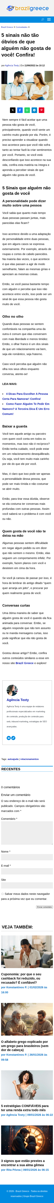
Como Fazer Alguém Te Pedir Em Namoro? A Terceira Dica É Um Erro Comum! (25, 408)
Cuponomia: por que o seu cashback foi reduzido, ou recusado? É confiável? (21, 978)
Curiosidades (21, 27)
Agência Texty (12, 65)
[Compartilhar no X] (13, 110)
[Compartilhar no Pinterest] (41, 110)
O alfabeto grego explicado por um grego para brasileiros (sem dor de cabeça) (24, 1046)
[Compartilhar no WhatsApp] (27, 110)
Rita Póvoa (13, 1169)
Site (3, 879)
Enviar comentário (44, 907)
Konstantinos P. (16, 987)
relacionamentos (29, 759)
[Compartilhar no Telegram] (34, 110)
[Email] (9, 738)
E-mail (6, 865)
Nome (5, 851)
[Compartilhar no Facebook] (20, 110)
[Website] (13, 738)
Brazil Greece (25, 663)
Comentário (9, 818)
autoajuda (13, 759)
